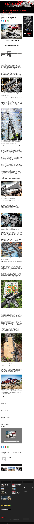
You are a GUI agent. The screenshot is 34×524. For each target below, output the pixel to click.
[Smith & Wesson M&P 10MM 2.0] (2, 492)
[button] (32, 8)
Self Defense (10, 8)
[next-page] (2, 474)
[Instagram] (26, 519)
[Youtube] (28, 519)
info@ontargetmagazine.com (17, 519)
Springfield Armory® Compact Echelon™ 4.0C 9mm (5, 453)
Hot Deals (10, 12)
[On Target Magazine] (17, 4)
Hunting (4, 8)
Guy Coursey (3, 19)
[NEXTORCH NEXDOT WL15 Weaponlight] (19, 469)
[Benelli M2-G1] (4, 469)
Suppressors (25, 8)
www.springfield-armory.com (8, 372)
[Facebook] (1, 21)
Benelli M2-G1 (6, 484)
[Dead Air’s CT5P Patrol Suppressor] (11, 469)
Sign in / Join (31, 0)
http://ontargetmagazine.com (10, 458)
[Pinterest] (5, 21)
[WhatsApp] (7, 21)
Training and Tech (17, 8)
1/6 (6, 441)
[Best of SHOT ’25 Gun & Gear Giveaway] (13, 492)
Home (1, 14)
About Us (5, 12)
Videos (14, 10)
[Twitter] (3, 21)
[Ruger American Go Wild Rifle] (13, 489)
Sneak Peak (19, 10)
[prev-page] (1, 474)
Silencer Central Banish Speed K (17, 452)
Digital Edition (25, 10)
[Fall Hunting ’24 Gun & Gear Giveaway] (13, 485)
